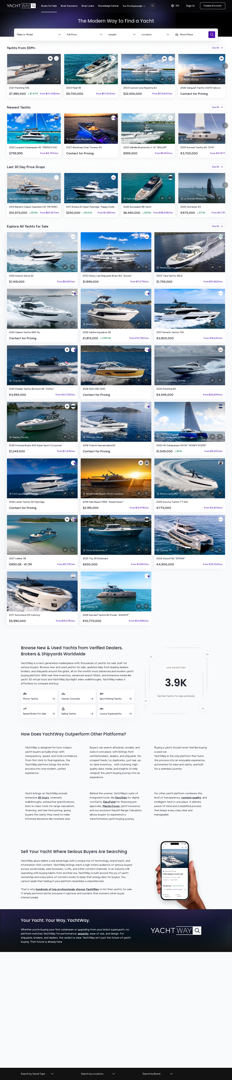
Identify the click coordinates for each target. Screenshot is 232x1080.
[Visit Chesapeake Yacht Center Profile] (113, 117)
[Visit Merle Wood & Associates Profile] (147, 519)
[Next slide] (225, 66)
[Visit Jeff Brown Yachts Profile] (147, 462)
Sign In (190, 5)
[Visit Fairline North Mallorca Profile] (147, 293)
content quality (191, 797)
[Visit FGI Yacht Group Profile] (220, 236)
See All (215, 47)
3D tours (43, 797)
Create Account (213, 5)
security (83, 933)
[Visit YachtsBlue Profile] (56, 58)
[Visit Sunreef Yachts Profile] (147, 576)
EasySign (121, 797)
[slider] (116, 76)
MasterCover (111, 806)
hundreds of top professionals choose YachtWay (67, 889)
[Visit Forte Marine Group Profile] (73, 406)
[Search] (153, 6)
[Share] (48, 79)
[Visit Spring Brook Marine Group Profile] (147, 406)
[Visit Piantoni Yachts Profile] (220, 293)
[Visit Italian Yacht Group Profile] (170, 58)
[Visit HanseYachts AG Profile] (147, 349)
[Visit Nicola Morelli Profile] (220, 462)
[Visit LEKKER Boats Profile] (73, 519)
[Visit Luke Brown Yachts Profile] (113, 177)
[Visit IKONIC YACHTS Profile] (56, 177)
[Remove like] (56, 79)
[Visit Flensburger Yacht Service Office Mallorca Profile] (220, 519)
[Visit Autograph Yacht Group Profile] (170, 177)
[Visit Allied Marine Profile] (170, 117)
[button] (37, 1074)
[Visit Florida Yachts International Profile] (73, 576)
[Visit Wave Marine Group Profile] (113, 58)
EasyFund (109, 801)
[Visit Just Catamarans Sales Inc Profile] (56, 117)
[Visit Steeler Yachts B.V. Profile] (73, 349)
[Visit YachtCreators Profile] (73, 236)
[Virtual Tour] (50, 58)
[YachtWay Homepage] (24, 5)
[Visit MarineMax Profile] (73, 293)
